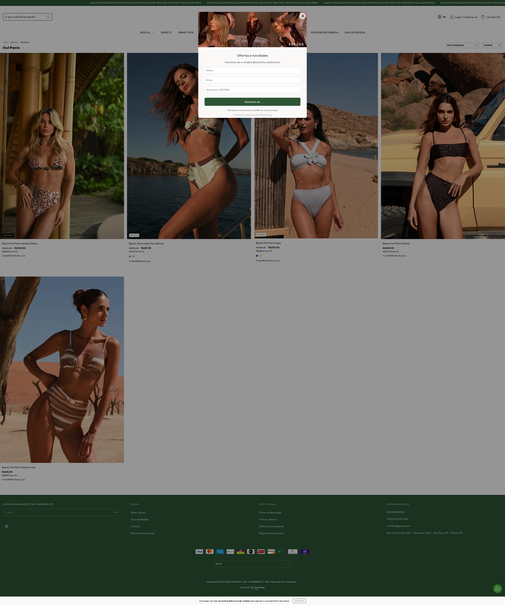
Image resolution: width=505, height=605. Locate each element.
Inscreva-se (252, 102)
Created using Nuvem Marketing (253, 114)
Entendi (299, 601)
